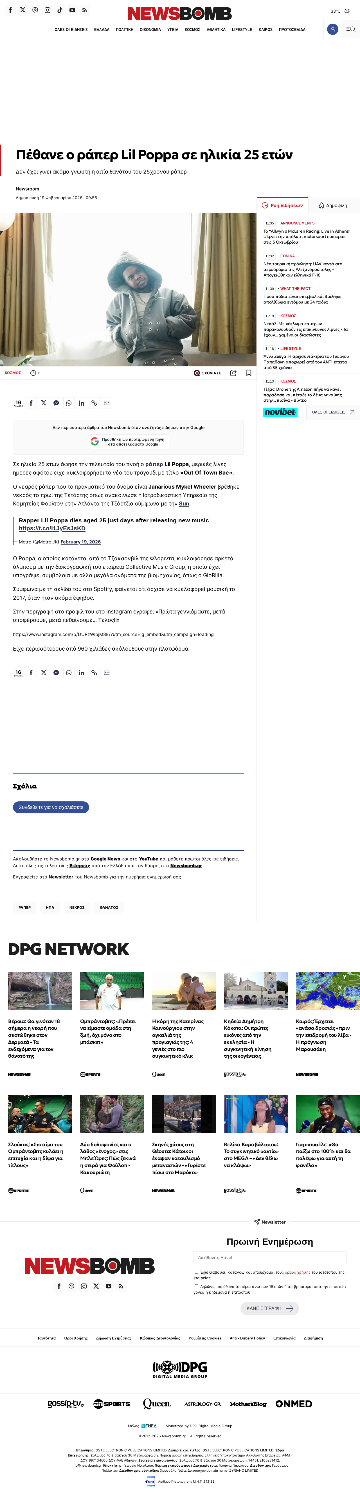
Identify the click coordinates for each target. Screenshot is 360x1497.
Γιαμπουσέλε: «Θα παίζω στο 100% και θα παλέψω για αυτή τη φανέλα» (323, 1154)
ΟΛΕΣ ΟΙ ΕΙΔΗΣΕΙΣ (71, 30)
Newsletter (61, 877)
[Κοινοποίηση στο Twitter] (43, 402)
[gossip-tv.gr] (66, 1404)
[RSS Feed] (84, 10)
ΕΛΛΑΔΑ (101, 30)
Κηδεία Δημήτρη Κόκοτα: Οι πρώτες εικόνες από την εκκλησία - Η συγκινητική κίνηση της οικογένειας (247, 1038)
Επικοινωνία (284, 1338)
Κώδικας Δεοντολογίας (160, 1338)
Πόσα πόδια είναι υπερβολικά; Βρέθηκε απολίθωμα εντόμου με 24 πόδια (302, 299)
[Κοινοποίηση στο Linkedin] (81, 402)
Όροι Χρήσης (76, 1338)
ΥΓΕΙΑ (172, 30)
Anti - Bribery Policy (247, 1338)
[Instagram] (47, 10)
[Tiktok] (60, 10)
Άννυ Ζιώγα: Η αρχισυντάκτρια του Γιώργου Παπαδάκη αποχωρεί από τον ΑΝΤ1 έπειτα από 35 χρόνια (306, 362)
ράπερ (154, 464)
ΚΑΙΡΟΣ (266, 30)
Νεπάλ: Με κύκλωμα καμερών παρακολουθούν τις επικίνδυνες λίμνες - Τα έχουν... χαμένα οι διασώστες (306, 329)
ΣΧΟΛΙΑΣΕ (211, 373)
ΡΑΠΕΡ (25, 907)
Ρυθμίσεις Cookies (205, 1338)
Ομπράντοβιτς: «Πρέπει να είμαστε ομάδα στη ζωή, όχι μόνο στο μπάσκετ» (108, 1031)
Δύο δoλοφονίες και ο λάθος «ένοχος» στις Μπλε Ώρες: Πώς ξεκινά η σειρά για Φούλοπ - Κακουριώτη (108, 1158)
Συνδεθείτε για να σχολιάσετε (51, 807)
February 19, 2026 (81, 542)
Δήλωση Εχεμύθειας (114, 1338)
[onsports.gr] (111, 1404)
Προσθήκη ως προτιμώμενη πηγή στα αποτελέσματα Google (133, 442)
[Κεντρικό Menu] (351, 29)
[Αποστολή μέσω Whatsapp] (69, 402)
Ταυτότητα (46, 1338)
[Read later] (248, 373)
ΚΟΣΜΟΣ (192, 30)
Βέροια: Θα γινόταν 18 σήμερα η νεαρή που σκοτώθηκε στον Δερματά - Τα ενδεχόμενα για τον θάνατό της (34, 1038)
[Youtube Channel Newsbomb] (72, 10)
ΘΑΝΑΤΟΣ (109, 907)
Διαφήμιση (313, 1338)
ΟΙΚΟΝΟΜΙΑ (150, 30)
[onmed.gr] (294, 1404)
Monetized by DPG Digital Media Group (199, 1426)
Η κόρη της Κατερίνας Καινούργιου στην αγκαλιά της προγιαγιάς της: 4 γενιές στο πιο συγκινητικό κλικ (178, 1038)
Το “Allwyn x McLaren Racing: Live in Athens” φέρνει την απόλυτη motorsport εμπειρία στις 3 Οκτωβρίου (307, 236)
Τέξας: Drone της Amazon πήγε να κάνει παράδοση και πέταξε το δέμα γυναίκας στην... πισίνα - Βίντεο (303, 394)
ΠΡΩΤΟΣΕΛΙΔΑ (292, 30)
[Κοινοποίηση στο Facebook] (31, 402)
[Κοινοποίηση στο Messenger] (56, 402)
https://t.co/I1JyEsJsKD (52, 528)
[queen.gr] (157, 1404)
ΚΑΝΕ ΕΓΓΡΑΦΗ (264, 1308)
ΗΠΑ (50, 907)
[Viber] (35, 10)
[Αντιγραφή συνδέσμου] (233, 373)
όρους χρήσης (297, 1272)
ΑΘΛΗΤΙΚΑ (216, 30)
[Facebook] (10, 10)
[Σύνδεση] (332, 29)
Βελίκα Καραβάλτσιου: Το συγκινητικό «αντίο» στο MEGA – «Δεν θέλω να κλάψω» (251, 1154)
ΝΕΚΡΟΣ (77, 907)
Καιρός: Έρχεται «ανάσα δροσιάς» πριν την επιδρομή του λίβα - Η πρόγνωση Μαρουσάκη (324, 1035)
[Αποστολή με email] (106, 402)
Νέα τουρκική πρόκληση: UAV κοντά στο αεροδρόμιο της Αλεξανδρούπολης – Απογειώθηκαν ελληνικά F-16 (303, 269)
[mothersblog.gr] (248, 1404)
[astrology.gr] (202, 1404)
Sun (184, 503)
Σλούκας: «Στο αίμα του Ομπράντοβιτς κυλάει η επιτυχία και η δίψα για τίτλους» (36, 1154)
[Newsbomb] (90, 1267)
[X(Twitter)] (22, 10)
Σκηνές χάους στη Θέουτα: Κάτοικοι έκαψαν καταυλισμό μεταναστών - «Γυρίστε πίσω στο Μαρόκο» (179, 1158)
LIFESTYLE (242, 30)
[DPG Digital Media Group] (180, 1370)
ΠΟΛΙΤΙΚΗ (124, 30)
